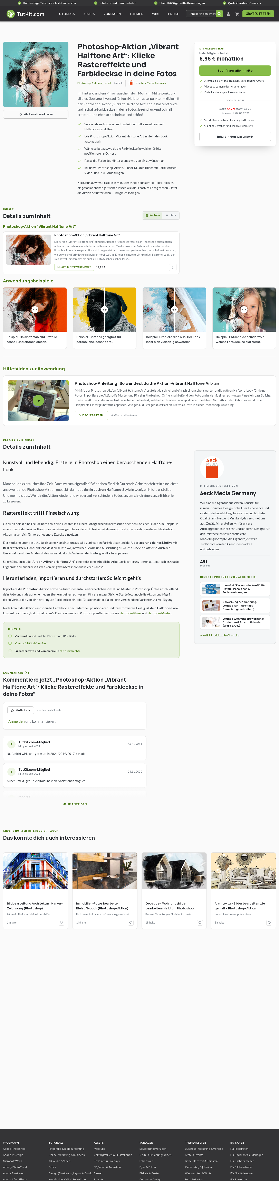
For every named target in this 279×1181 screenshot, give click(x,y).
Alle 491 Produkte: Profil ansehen (220, 635)
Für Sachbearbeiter (242, 1161)
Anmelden (16, 721)
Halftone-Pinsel (131, 613)
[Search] (219, 13)
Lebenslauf (146, 1161)
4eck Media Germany (153, 83)
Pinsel (107, 83)
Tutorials (56, 1142)
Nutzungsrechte (70, 651)
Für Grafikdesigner (242, 1173)
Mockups (99, 1149)
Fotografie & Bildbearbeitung (66, 1149)
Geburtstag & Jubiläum (199, 1167)
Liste (173, 215)
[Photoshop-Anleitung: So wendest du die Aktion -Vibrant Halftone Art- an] (38, 400)
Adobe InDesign (13, 1155)
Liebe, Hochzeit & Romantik (201, 1161)
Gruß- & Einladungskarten (156, 1155)
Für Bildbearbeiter (241, 1167)
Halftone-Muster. (160, 613)
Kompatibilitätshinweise (30, 643)
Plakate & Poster (150, 1173)
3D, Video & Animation (107, 1167)
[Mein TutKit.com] (228, 13)
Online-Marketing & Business (67, 1155)
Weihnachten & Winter (199, 1173)
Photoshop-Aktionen (90, 83)
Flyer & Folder (148, 1167)
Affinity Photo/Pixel (15, 1167)
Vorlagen (146, 1142)
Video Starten (91, 415)
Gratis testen (258, 13)
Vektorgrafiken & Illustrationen (113, 1155)
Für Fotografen (239, 1149)
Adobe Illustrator (13, 1173)
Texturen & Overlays (107, 1161)
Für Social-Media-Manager (246, 1155)
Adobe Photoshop (14, 1149)
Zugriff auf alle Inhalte (235, 70)
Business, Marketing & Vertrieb (204, 1149)
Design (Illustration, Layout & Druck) (71, 1173)
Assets (99, 1142)
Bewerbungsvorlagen (153, 1149)
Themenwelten (195, 1142)
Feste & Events (194, 1155)
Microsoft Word (12, 1161)
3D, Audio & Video (59, 1161)
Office (52, 1167)
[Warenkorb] (237, 13)
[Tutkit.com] (25, 13)
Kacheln (155, 215)
